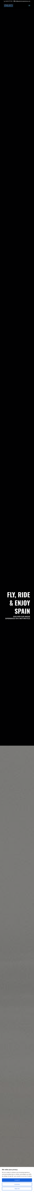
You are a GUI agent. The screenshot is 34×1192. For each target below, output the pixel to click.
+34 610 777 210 (8, 1)
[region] (17, 1179)
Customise (17, 1184)
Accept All (17, 1180)
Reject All (17, 1188)
